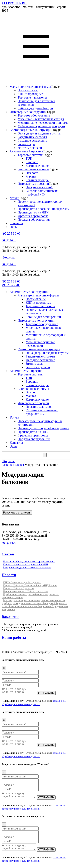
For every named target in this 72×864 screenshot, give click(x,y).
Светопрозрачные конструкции (31, 129)
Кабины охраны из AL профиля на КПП (25, 564)
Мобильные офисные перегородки (41, 126)
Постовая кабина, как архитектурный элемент (29, 561)
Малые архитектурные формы (30, 86)
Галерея (19, 464)
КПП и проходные (30, 94)
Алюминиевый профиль (26, 151)
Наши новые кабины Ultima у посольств (25, 591)
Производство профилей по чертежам (43, 208)
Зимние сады (26, 144)
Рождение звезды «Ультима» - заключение (27, 567)
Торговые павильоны (32, 97)
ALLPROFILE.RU (14, 3)
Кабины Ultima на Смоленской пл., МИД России (30, 585)
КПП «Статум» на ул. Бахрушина (22, 582)
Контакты (16, 223)
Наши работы (14, 637)
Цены (13, 226)
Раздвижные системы (32, 137)
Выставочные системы (33, 169)
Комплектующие (37, 165)
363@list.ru (9, 240)
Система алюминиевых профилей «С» (42, 192)
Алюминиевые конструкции (29, 291)
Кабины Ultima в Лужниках (18, 588)
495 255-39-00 (11, 233)
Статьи (8, 554)
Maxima (31, 176)
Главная (7, 464)
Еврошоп (32, 162)
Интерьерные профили (33, 183)
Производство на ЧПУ (33, 212)
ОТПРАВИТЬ (46, 693)
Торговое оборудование (34, 115)
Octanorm (32, 173)
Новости (9, 575)
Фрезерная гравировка (33, 216)
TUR (29, 158)
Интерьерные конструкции (28, 112)
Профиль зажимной (39, 187)
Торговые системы (30, 155)
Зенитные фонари (30, 147)
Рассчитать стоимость (17, 512)
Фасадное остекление (32, 140)
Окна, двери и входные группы (39, 133)
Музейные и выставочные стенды (41, 119)
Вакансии (10, 617)
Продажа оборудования (34, 219)
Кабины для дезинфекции (35, 108)
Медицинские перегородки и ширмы (43, 122)
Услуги (14, 198)
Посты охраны (28, 90)
